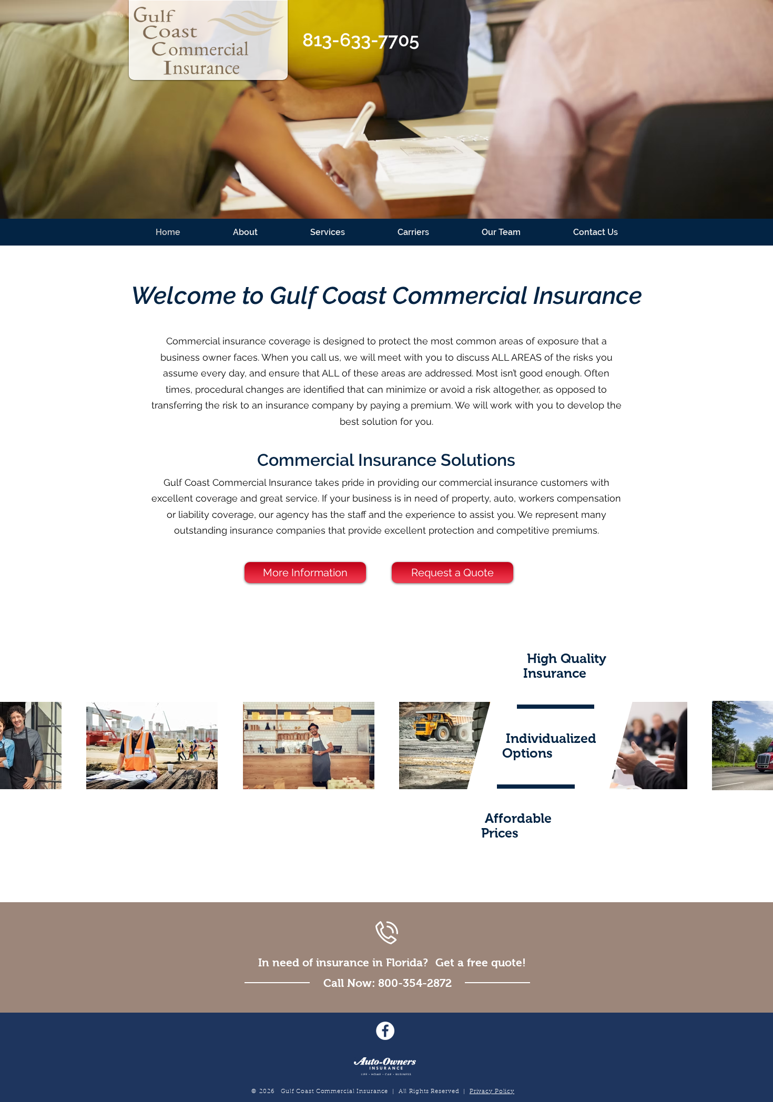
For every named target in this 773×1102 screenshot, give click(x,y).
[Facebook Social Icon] (385, 1031)
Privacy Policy (492, 1092)
